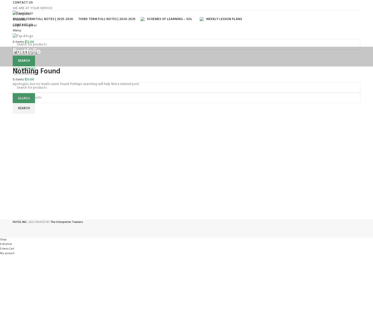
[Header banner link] (186, 155)
